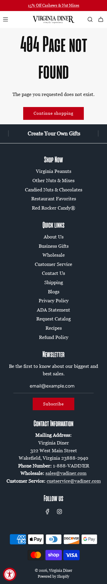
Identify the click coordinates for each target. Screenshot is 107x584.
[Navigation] (5, 19)
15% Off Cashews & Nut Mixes (53, 5)
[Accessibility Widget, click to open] (9, 574)
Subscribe (53, 403)
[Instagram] (59, 511)
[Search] (90, 19)
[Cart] (100, 19)
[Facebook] (47, 511)
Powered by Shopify (53, 576)
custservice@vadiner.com (74, 481)
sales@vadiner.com (65, 473)
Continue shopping (53, 113)
